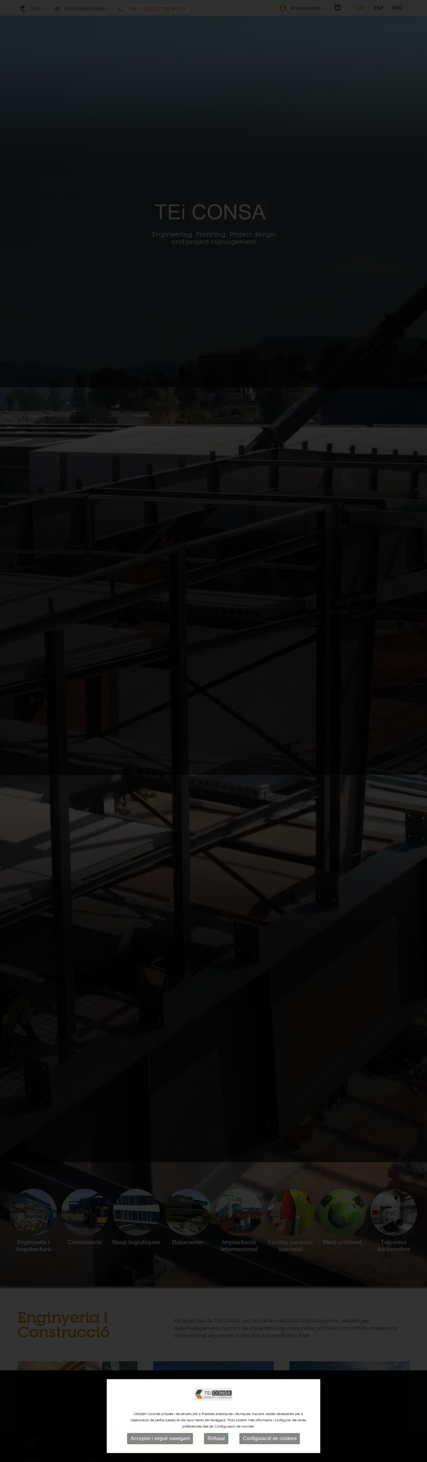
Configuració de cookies (270, 1438)
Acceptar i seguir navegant (160, 1438)
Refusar (216, 1438)
